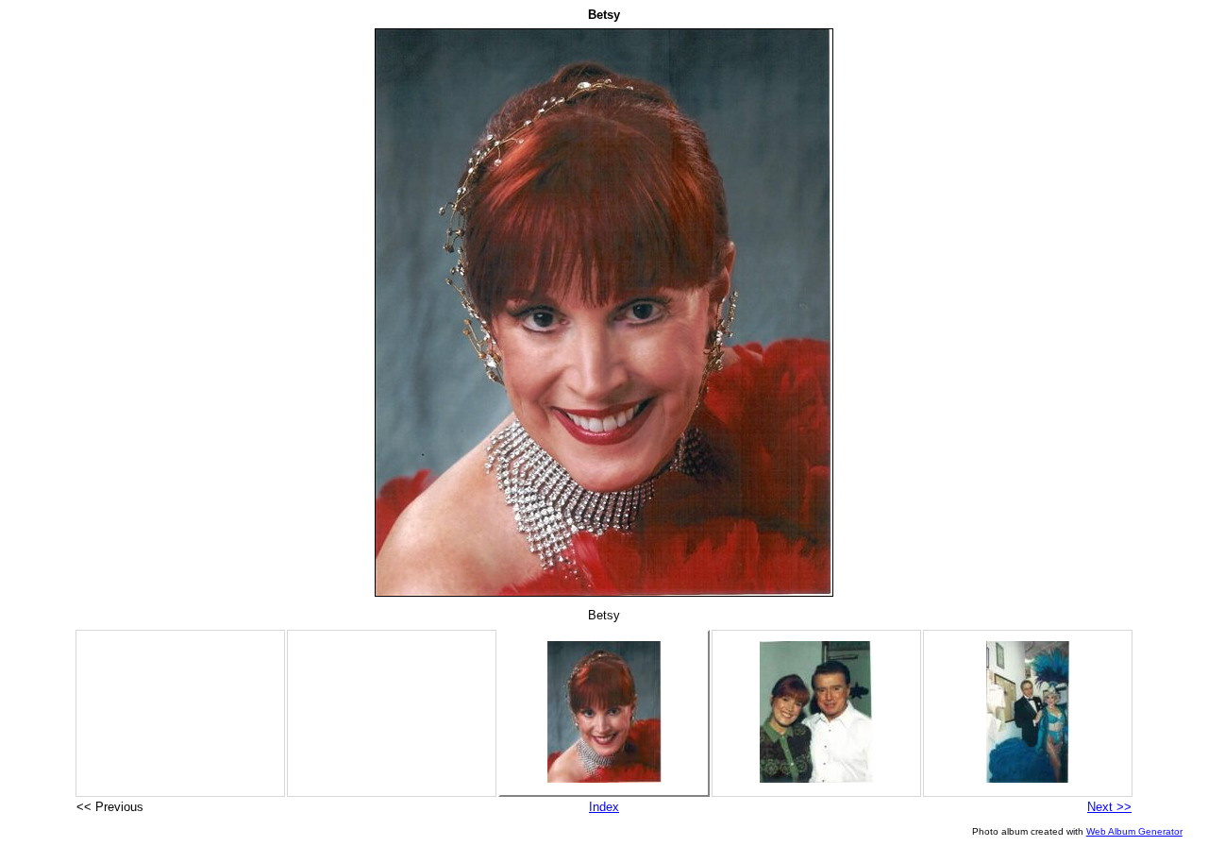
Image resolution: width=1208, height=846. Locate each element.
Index (604, 807)
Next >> (1109, 807)
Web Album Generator (1134, 831)
